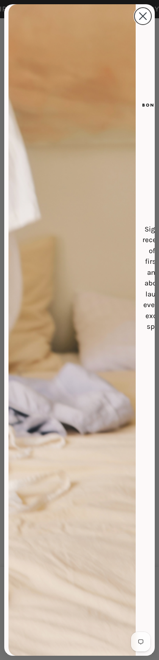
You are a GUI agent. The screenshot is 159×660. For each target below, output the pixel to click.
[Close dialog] (142, 16)
